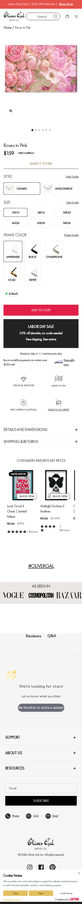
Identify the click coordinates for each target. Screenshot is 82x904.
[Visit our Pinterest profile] (52, 867)
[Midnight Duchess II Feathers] (56, 485)
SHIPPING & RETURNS (20, 441)
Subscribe (41, 800)
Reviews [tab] (33, 636)
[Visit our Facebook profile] (41, 867)
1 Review (32, 531)
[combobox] (43, 16)
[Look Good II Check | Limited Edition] (22, 485)
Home (7, 27)
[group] (41, 76)
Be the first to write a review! (41, 708)
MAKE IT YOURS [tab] (41, 163)
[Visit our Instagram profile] (29, 867)
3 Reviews (65, 528)
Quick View (26, 496)
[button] (32, 130)
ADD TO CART (41, 310)
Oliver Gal (33, 855)
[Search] (55, 16)
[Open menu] (76, 16)
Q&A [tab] (51, 635)
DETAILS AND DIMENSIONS (25, 429)
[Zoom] (9, 111)
